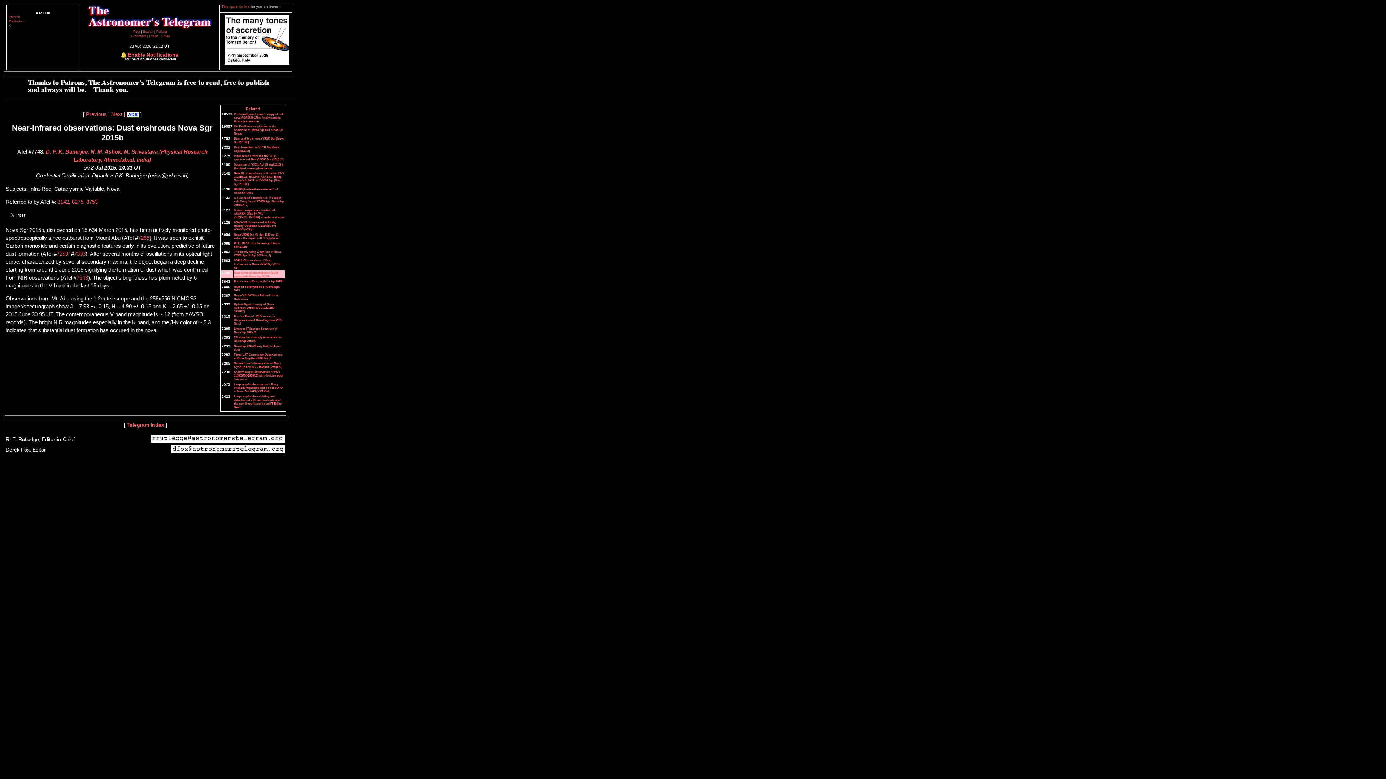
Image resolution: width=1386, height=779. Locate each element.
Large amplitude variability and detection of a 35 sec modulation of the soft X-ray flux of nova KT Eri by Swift (258, 402)
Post (137, 32)
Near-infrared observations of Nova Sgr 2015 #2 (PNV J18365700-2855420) (258, 365)
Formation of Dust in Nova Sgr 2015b (258, 281)
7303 (80, 254)
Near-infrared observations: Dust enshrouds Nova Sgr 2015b (256, 274)
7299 (62, 254)
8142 (63, 202)
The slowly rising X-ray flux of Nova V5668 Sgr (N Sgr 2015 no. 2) (257, 253)
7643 (82, 278)
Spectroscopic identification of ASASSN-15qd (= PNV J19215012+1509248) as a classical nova (259, 213)
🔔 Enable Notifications (149, 55)
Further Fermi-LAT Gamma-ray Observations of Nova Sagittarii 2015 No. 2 (258, 319)
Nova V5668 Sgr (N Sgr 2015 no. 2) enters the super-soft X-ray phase (256, 236)
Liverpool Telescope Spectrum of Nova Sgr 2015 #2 (256, 330)
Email (165, 36)
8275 (77, 202)
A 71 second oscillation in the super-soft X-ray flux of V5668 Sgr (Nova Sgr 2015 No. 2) (259, 201)
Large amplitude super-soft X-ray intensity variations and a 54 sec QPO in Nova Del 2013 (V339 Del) (258, 387)
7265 (143, 238)
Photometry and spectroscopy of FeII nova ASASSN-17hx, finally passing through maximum (258, 117)
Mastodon (16, 21)
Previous (96, 114)
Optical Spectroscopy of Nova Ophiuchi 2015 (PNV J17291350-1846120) (254, 307)
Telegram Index (145, 425)
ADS (133, 114)
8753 (92, 202)
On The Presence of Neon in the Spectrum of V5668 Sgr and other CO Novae (258, 129)
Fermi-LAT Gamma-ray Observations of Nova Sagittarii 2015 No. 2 (258, 356)
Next (116, 114)
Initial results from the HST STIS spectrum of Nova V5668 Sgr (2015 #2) (259, 157)
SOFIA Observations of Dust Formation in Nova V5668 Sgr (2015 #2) (257, 264)
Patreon (14, 17)
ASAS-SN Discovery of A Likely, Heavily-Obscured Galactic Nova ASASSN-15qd (255, 225)
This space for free (236, 7)
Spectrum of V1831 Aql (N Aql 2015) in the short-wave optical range (259, 166)
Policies (162, 32)
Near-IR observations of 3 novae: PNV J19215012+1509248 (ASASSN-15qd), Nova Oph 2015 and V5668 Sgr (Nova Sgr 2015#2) (259, 178)
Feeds (153, 36)
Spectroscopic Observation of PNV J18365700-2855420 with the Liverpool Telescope (258, 375)
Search (148, 32)
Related (253, 109)
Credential (139, 36)
